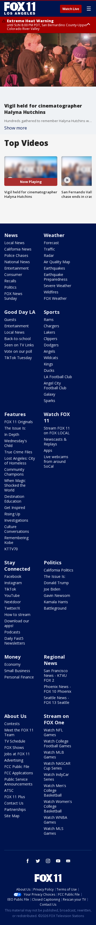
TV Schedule (14, 741)
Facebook (12, 576)
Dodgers (51, 344)
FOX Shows (14, 747)
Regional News (54, 660)
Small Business (17, 670)
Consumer (13, 274)
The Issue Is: (15, 428)
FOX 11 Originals (18, 421)
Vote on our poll (18, 351)
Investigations (16, 520)
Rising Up (12, 513)
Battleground (55, 608)
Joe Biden (52, 589)
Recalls (10, 280)
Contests (12, 723)
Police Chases (16, 255)
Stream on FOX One (56, 719)
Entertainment (16, 268)
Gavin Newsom (57, 595)
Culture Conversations (16, 529)
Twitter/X (12, 608)
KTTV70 (11, 548)
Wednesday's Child (15, 443)
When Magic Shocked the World (15, 485)
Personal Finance (19, 677)
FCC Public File (16, 766)
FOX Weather (55, 298)
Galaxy (49, 394)
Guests (10, 319)
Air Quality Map (57, 261)
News (11, 235)
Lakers (49, 332)
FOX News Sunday (13, 296)
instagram (48, 861)
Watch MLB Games (54, 754)
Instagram (13, 582)
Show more (15, 128)
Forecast (51, 242)
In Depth (11, 434)
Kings (48, 364)
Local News (14, 242)
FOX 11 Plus (14, 796)
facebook (27, 861)
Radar (49, 255)
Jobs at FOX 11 (17, 753)
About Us (15, 716)
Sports (51, 312)
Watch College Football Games (57, 743)
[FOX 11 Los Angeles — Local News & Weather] (19, 8)
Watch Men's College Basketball (55, 790)
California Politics (58, 570)
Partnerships (15, 809)
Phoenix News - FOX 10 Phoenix (57, 689)
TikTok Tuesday (18, 357)
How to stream (17, 614)
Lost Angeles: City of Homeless (19, 461)
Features (15, 414)
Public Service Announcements (18, 782)
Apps (48, 450)
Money (12, 657)
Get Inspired (14, 507)
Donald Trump (56, 582)
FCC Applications (18, 772)
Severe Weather (57, 285)
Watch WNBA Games (55, 820)
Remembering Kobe (16, 540)
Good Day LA (19, 312)
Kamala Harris (56, 601)
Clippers (50, 338)
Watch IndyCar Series (56, 777)
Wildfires (51, 291)
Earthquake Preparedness (55, 277)
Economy (12, 664)
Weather (54, 235)
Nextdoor (12, 601)
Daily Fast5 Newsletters (14, 641)
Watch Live (70, 9)
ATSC (9, 790)
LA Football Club (58, 376)
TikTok (10, 589)
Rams (49, 319)
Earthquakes (54, 268)
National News (17, 261)
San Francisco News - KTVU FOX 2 (56, 675)
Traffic (49, 249)
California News (17, 249)
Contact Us (13, 803)
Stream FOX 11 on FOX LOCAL (57, 430)
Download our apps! (16, 623)
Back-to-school (17, 338)
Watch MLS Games (53, 831)
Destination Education (14, 499)
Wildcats (51, 357)
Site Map (11, 815)
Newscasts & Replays (55, 441)
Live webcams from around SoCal (56, 461)
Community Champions (14, 472)
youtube (58, 861)
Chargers (51, 325)
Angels (49, 351)
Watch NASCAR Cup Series (57, 766)
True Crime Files (18, 451)
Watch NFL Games (53, 732)
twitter (38, 861)
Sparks (49, 400)
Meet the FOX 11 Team (19, 732)
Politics (10, 287)
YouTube (12, 595)
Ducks (49, 370)
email (68, 861)
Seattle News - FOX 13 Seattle (56, 700)
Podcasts (12, 631)
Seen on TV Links (19, 344)
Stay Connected (17, 565)
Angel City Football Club (55, 385)
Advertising (13, 760)
